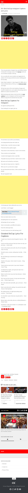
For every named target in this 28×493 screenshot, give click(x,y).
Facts (2, 4)
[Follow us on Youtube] (26, 410)
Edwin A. (5, 403)
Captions (6, 380)
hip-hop (19, 71)
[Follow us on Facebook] (18, 410)
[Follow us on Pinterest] (24, 410)
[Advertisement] (14, 55)
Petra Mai (4, 13)
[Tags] (20, 439)
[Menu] (26, 1)
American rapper (22, 83)
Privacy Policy (5, 470)
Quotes (15, 380)
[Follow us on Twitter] (22, 410)
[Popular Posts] (7, 439)
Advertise (4, 463)
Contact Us (4, 466)
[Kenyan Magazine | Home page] (2, 2)
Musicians (11, 380)
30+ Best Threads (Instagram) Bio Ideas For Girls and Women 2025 (20, 396)
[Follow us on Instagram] (20, 410)
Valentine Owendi (20, 403)
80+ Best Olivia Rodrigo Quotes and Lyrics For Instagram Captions (6, 396)
